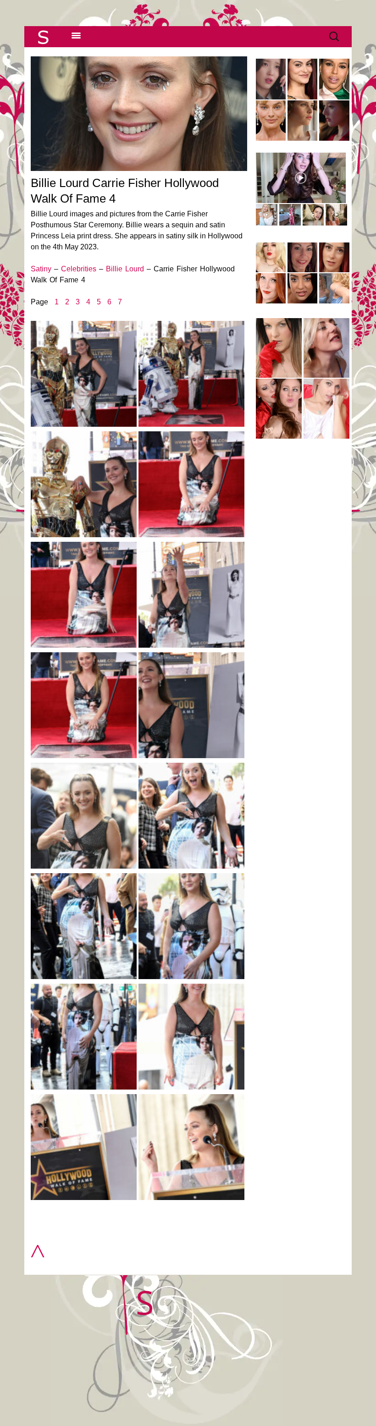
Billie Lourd (125, 269)
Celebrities (78, 269)
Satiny (41, 269)
